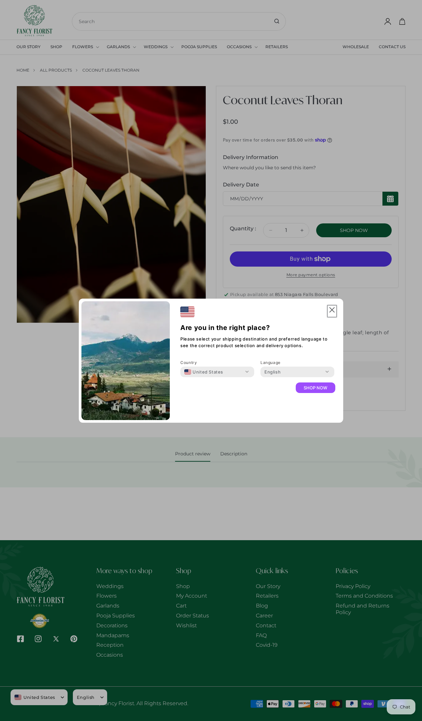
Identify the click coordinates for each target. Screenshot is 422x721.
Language (270, 362)
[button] (332, 311)
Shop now (315, 387)
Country (188, 362)
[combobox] (203, 372)
